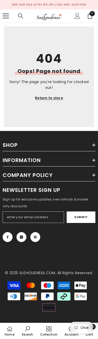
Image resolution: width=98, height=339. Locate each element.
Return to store (49, 98)
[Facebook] (8, 237)
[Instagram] (21, 237)
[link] (27, 331)
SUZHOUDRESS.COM (37, 272)
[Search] (21, 16)
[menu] (6, 16)
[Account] (77, 16)
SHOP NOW (78, 5)
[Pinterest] (35, 237)
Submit (81, 217)
